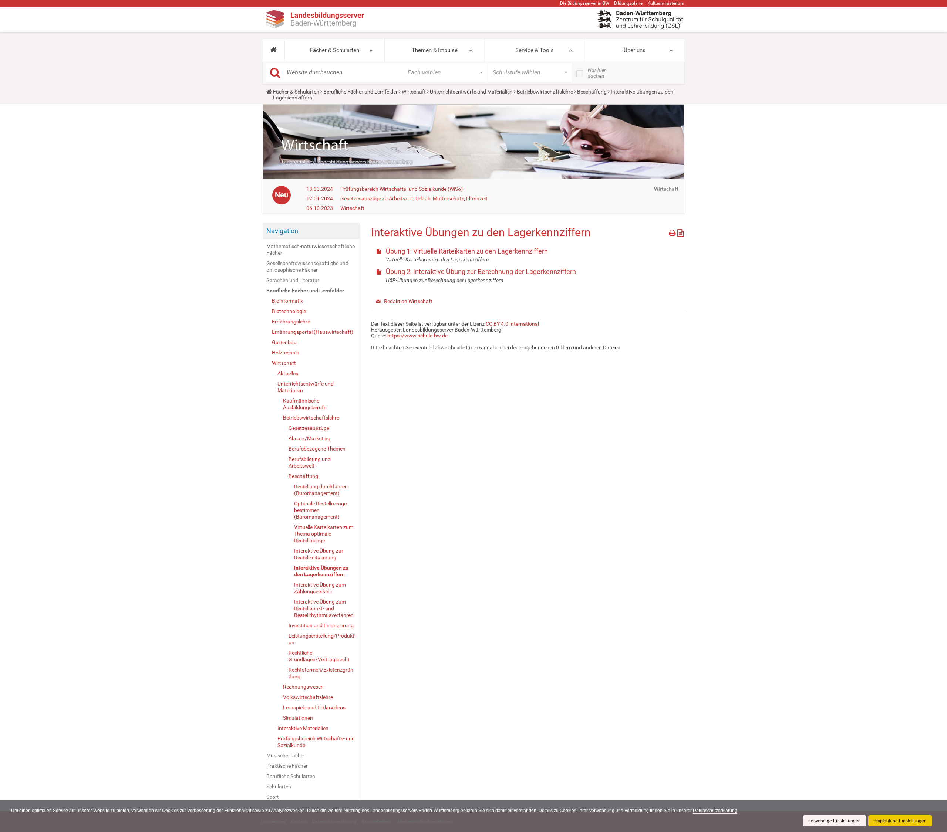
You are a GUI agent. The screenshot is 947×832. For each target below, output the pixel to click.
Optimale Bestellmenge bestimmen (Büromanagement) (320, 510)
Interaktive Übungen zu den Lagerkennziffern (321, 571)
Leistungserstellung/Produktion (322, 639)
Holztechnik (285, 353)
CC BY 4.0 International (512, 324)
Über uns (635, 50)
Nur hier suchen (597, 73)
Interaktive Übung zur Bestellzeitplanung (318, 554)
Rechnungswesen (303, 687)
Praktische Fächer (287, 766)
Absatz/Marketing (309, 438)
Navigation (282, 231)
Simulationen (298, 718)
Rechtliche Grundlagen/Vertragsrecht (319, 656)
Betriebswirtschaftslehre (545, 92)
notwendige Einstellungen (834, 820)
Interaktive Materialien (302, 728)
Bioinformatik (287, 301)
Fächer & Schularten (334, 50)
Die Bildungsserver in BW (584, 3)
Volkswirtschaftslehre (308, 697)
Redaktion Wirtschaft (408, 301)
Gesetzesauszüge (309, 428)
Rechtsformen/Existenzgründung (321, 673)
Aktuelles (287, 373)
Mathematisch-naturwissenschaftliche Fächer (310, 249)
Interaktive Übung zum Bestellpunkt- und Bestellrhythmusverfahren (324, 608)
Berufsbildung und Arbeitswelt (310, 462)
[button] (273, 50)
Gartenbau (284, 342)
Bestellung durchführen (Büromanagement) (321, 489)
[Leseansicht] (680, 231)
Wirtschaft (414, 92)
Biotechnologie (289, 311)
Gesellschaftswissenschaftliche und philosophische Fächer (307, 266)
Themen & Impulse (435, 50)
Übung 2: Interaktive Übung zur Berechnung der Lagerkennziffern (481, 271)
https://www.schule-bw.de (417, 336)
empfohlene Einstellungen (900, 820)
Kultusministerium (665, 3)
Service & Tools (534, 50)
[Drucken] (673, 231)
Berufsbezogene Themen (317, 449)
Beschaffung (592, 92)
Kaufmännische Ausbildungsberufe (304, 404)
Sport (272, 797)
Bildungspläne (628, 3)
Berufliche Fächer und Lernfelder (360, 92)
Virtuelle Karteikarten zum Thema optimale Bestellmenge (323, 533)
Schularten (278, 786)
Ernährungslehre (291, 322)
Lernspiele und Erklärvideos (314, 707)
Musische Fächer (285, 755)
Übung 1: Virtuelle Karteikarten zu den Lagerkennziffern (467, 251)
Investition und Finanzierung (321, 625)
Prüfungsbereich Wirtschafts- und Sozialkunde (316, 742)
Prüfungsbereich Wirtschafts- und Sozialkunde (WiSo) (401, 189)
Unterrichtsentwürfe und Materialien (471, 92)
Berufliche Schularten (290, 776)
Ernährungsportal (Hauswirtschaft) (312, 332)
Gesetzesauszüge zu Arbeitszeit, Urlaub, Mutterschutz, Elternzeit (414, 198)
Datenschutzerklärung (715, 810)
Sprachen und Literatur (292, 280)
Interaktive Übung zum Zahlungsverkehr (320, 588)
